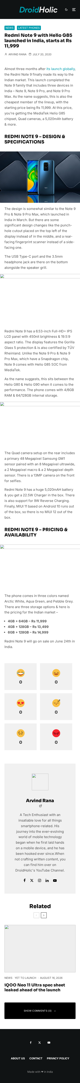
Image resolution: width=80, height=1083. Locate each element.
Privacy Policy (58, 1058)
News (10, 27)
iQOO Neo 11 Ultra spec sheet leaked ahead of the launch (34, 987)
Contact (35, 1058)
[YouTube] (49, 1042)
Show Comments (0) (38, 1010)
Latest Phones (29, 27)
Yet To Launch (25, 977)
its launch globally (60, 69)
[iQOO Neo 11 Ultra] (40, 948)
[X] (39, 1042)
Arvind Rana (17, 54)
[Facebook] (31, 1042)
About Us (18, 1058)
